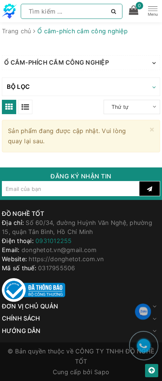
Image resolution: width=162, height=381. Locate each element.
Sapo (101, 372)
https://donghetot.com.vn (66, 259)
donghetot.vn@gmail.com (59, 250)
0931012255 (53, 241)
